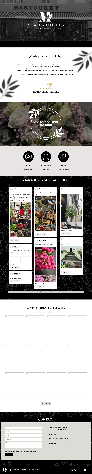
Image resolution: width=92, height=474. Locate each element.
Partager (19, 238)
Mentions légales (74, 470)
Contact (59, 44)
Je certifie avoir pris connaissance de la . (21, 451)
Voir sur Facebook (13, 238)
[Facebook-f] (85, 470)
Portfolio (47, 44)
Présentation (34, 44)
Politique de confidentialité (30, 451)
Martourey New (17, 188)
